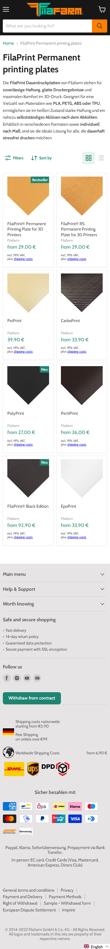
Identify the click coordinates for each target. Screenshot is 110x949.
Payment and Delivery (23, 896)
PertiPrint (69, 413)
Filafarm (13, 240)
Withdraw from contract (31, 698)
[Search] (99, 25)
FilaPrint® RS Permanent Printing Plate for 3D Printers (79, 229)
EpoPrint (68, 506)
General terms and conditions (28, 890)
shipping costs (23, 259)
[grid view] (88, 158)
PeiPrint (14, 320)
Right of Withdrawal (20, 903)
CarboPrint (70, 320)
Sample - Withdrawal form (67, 903)
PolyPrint (15, 413)
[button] (96, 946)
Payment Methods (65, 896)
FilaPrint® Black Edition (28, 506)
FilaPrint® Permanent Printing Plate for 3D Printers (26, 229)
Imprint (68, 910)
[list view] (101, 158)
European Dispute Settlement (29, 910)
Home (8, 43)
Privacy (67, 890)
